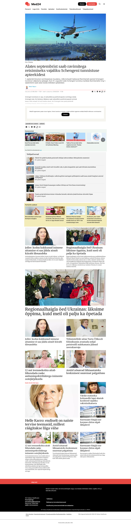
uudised (42, 123)
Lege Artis (36, 9)
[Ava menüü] (104, 4)
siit (41, 150)
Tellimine (49, 499)
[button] (28, 140)
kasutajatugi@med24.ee (32, 501)
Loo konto (92, 4)
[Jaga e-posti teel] (100, 92)
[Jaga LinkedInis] (97, 92)
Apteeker (51, 9)
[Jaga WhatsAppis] (104, 92)
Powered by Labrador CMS (65, 522)
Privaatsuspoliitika (51, 514)
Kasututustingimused (39, 514)
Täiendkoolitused (75, 9)
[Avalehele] (51, 4)
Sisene (82, 4)
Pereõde (44, 9)
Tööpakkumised (88, 9)
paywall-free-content (32, 123)
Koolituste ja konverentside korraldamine (59, 505)
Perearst (28, 9)
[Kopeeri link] (102, 92)
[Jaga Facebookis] (92, 92)
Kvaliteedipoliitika (61, 514)
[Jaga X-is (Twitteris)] (95, 92)
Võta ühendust (30, 514)
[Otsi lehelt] (99, 4)
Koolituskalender (62, 9)
